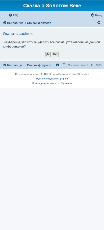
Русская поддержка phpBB (52, 78)
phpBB (44, 74)
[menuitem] (13, 15)
